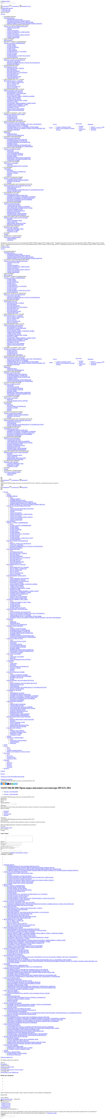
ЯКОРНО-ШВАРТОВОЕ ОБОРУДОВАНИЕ (22, 719)
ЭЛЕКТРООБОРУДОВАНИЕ (18, 704)
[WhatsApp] (12, 784)
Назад (8, 493)
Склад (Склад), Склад (6, 827)
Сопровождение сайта (6, 1099)
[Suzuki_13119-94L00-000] (11, 791)
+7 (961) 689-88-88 (5, 11)
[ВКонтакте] (1, 784)
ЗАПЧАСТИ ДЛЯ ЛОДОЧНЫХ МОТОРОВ (22, 508)
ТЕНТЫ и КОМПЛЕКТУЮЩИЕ (19, 675)
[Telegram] (17, 784)
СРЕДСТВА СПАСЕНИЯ (17, 656)
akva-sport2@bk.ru (5, 1107)
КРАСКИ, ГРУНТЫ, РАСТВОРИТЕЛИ (20, 543)
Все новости (4, 1064)
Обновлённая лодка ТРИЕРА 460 (9, 1072)
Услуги (9, 749)
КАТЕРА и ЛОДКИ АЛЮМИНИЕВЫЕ (20, 525)
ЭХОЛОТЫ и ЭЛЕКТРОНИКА (18, 740)
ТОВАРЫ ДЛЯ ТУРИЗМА (17, 730)
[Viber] (10, 784)
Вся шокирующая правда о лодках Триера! (12, 1069)
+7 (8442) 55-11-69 (5, 9)
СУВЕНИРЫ (13, 663)
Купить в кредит (5, 808)
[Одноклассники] (4, 784)
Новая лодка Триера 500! (7, 1066)
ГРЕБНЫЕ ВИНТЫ (15, 499)
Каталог (9, 494)
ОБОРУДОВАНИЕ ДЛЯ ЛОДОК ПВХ (20, 612)
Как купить (10, 755)
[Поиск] (1, 4)
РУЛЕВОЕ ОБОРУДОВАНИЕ (18, 628)
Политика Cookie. (52, 1113)
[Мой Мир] (6, 784)
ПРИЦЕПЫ (13, 621)
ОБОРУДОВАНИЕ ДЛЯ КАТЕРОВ (19, 578)
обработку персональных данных (19, 852)
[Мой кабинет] (1, 478)
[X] (8, 784)
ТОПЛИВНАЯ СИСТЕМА (17, 693)
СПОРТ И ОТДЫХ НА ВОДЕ (18, 641)
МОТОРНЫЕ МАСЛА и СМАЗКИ (19, 567)
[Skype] (15, 784)
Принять (3, 1114)
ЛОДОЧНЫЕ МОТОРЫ (16, 552)
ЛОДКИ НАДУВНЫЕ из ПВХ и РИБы (20, 602)
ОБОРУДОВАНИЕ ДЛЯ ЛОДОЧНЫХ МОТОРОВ (23, 683)
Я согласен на (15, 852)
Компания (9, 762)
